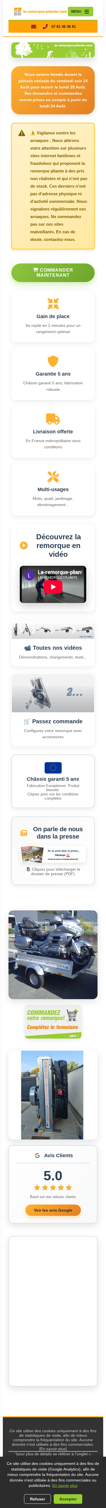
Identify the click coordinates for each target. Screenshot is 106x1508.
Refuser (37, 1499)
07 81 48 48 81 (63, 27)
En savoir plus (64, 1485)
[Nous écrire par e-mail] (34, 26)
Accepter (68, 1499)
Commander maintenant (54, 273)
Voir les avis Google (53, 1210)
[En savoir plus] (53, 1449)
